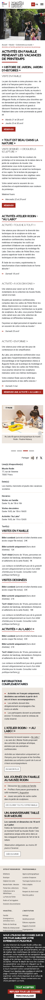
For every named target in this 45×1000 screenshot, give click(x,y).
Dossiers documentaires (11, 904)
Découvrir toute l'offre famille (22, 805)
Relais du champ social (11, 928)
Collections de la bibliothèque (9, 892)
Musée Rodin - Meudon (11, 884)
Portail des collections (11, 888)
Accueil (4, 45)
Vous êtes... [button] (8, 911)
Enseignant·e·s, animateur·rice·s (8, 920)
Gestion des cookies (23, 971)
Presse (24, 888)
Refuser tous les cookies (25, 991)
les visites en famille (27, 786)
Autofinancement (28, 919)
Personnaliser (25, 996)
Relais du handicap (9, 924)
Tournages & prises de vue (31, 881)
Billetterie (6, 874)
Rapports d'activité (28, 926)
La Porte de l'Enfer (9, 897)
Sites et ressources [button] (11, 869)
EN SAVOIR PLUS (12, 769)
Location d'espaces (29, 877)
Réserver (9, 129)
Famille (5, 915)
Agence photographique (30, 874)
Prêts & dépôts (27, 884)
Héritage (25, 915)
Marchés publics (28, 895)
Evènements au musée (24, 45)
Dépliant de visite (9, 881)
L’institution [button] (28, 911)
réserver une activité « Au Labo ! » (22, 392)
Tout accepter (25, 987)
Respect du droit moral (30, 891)
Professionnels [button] (29, 869)
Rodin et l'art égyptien (10, 900)
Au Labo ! (35, 737)
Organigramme (27, 929)
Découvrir (12, 854)
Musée (11, 45)
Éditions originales (28, 922)
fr (37, 5)
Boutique (6, 877)
